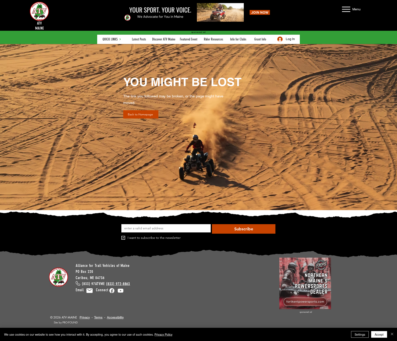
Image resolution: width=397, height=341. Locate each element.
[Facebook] (112, 290)
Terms (98, 317)
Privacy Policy (163, 334)
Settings (360, 334)
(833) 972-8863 (118, 283)
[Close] (392, 334)
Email (82, 290)
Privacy (85, 317)
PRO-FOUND (70, 322)
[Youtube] (120, 290)
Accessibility (115, 317)
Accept (379, 334)
